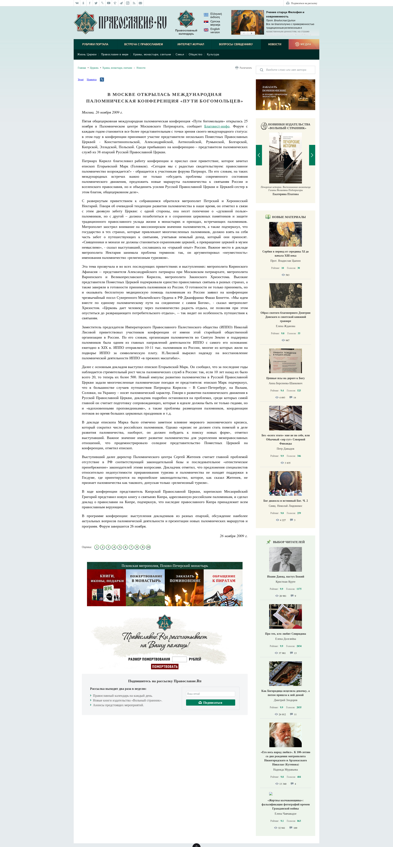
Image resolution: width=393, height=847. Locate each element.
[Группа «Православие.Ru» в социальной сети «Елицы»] (115, 3)
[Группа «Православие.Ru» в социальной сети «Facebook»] (90, 3)
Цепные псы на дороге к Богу (285, 378)
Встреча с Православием (143, 44)
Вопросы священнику (236, 44)
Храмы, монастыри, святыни (152, 54)
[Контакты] (140, 3)
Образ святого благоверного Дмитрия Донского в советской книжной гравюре (286, 316)
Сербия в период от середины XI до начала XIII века (285, 253)
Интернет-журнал (190, 44)
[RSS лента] (134, 3)
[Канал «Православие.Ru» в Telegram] (121, 3)
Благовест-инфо (216, 126)
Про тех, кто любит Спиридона (285, 633)
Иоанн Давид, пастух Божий (285, 576)
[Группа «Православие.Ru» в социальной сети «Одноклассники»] (83, 3)
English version (215, 30)
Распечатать (246, 67)
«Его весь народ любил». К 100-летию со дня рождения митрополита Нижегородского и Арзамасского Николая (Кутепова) (285, 758)
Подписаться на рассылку (304, 3)
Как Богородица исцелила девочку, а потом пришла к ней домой (285, 693)
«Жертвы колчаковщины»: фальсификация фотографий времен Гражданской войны (286, 804)
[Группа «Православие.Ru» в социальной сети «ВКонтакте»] (77, 3)
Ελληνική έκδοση (216, 15)
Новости (274, 44)
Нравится (92, 79)
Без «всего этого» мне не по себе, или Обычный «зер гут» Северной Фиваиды (286, 439)
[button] (244, 33)
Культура (213, 54)
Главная (82, 67)
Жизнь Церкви (86, 54)
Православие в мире (115, 54)
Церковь (94, 67)
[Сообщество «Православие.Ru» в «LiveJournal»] (102, 3)
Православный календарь (186, 32)
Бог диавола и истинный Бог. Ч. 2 (285, 500)
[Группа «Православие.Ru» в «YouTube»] (109, 3)
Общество (195, 54)
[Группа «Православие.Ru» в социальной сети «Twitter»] (96, 3)
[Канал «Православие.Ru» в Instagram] (128, 3)
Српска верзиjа (215, 23)
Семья (180, 54)
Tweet (81, 79)
